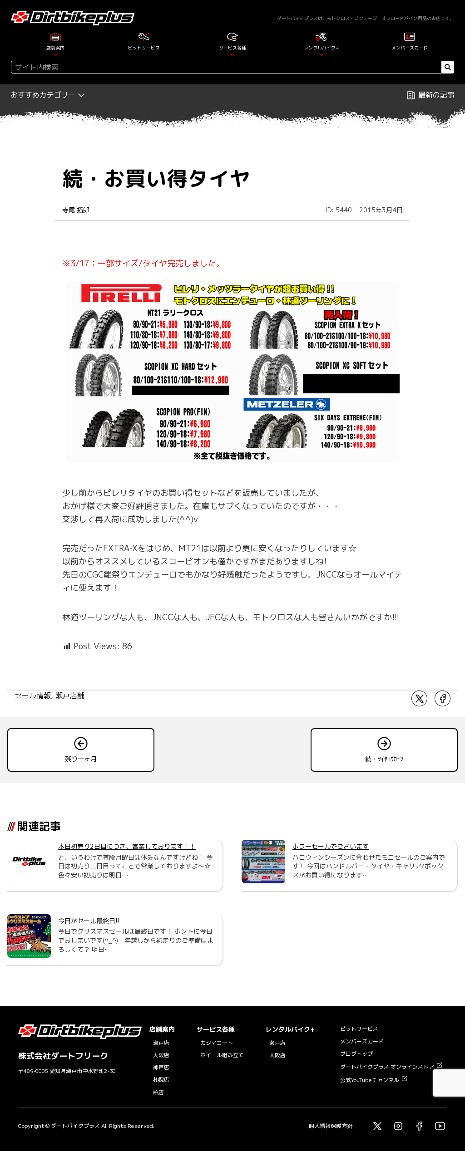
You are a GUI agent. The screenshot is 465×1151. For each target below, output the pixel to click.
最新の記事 (436, 95)
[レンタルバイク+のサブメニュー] (321, 54)
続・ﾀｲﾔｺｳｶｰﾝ (384, 758)
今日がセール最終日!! (88, 920)
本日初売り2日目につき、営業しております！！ (127, 846)
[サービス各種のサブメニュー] (232, 54)
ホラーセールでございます (330, 846)
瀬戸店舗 (69, 695)
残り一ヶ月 (81, 758)
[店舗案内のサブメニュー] (55, 54)
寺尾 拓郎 (75, 210)
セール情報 (33, 695)
